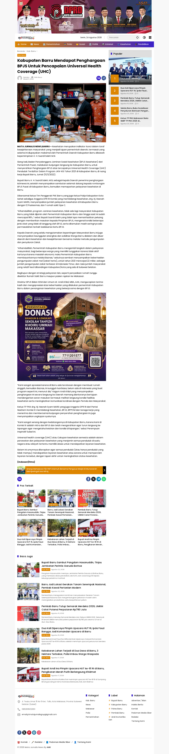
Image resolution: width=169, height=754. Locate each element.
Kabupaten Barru (119, 704)
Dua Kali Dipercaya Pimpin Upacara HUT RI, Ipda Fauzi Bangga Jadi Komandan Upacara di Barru (30, 542)
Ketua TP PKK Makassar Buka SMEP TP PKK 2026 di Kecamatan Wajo (134, 119)
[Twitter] (93, 479)
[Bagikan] (104, 78)
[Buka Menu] (150, 37)
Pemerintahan (92, 717)
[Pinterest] (29, 732)
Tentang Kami (138, 721)
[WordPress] (34, 732)
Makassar (90, 708)
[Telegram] (98, 479)
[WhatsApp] (104, 479)
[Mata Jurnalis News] (30, 37)
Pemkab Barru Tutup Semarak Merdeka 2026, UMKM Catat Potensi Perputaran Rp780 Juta (89, 512)
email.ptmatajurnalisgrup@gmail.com (39, 714)
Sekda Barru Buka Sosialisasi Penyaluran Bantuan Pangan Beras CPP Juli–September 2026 (134, 109)
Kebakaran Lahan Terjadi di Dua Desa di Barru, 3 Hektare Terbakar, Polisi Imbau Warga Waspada (61, 542)
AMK (49, 747)
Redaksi (26, 77)
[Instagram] (39, 732)
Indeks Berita (137, 704)
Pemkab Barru (117, 713)
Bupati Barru (117, 700)
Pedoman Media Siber (142, 713)
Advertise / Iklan (139, 700)
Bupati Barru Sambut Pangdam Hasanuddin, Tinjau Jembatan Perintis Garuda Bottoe (31, 512)
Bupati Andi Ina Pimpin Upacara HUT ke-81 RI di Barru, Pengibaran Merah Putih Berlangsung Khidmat (91, 542)
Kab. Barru (21, 55)
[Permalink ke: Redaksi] (20, 78)
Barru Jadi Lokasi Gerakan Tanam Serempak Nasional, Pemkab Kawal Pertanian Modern (61, 512)
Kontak (135, 708)
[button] (137, 37)
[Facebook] (88, 479)
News (88, 704)
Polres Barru (116, 708)
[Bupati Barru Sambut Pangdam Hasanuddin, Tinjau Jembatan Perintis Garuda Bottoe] (31, 498)
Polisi (88, 713)
